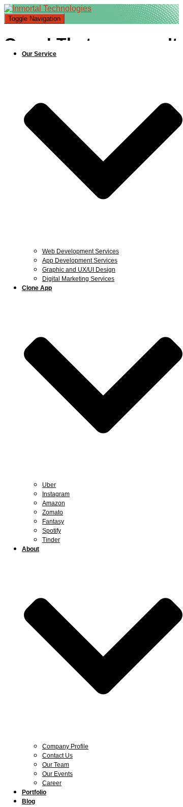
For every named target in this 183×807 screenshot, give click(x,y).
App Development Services (79, 260)
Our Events (57, 773)
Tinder (51, 539)
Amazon (53, 503)
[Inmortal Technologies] (48, 8)
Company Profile (65, 746)
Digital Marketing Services (78, 278)
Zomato (52, 512)
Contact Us (57, 755)
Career (52, 783)
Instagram (56, 494)
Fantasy (53, 521)
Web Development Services (80, 251)
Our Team (55, 764)
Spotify (51, 530)
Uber (49, 484)
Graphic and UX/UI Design (78, 269)
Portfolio (34, 792)
